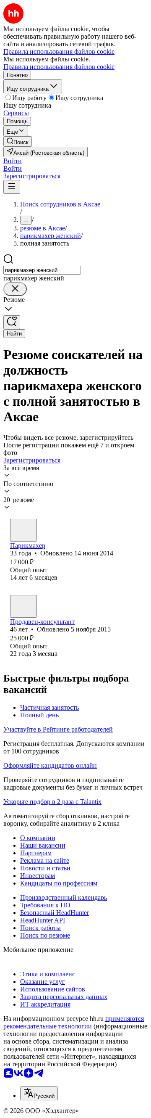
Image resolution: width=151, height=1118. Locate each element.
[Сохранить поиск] (11, 322)
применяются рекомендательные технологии (73, 1022)
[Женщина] (23, 530)
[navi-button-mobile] (11, 187)
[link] (17, 141)
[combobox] (42, 270)
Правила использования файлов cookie (59, 66)
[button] (12, 160)
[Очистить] (15, 289)
